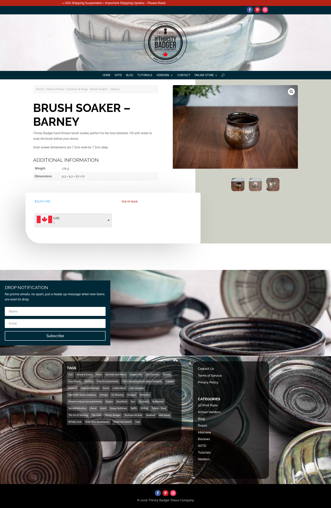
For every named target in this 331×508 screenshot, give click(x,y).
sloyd (103, 408)
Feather (89, 381)
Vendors (162, 75)
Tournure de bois (133, 415)
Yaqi (137, 422)
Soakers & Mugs (77, 89)
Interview (204, 432)
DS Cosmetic (152, 374)
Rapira (109, 401)
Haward (72, 388)
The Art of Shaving (78, 415)
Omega (104, 395)
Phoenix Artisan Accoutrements (85, 401)
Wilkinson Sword (122, 422)
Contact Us (206, 369)
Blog (129, 75)
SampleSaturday (77, 408)
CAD (56, 218)
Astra (99, 374)
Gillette (169, 381)
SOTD (118, 75)
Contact (183, 75)
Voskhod (150, 415)
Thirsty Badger (112, 415)
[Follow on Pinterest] (257, 10)
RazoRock (121, 401)
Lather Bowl (119, 388)
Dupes (202, 425)
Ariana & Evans (84, 374)
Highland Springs (90, 388)
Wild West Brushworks (97, 422)
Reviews (204, 439)
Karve (106, 388)
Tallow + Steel (159, 408)
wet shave (164, 415)
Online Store (204, 75)
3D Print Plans (208, 405)
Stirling (144, 408)
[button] (291, 91)
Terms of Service (210, 375)
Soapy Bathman (118, 408)
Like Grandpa (136, 388)
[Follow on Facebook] (250, 10)
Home (106, 75)
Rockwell (144, 401)
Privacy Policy (208, 382)
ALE (70, 374)
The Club (96, 415)
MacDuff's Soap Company (82, 395)
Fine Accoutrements (108, 381)
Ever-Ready (74, 381)
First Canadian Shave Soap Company (142, 381)
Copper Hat (136, 374)
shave (93, 408)
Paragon (131, 395)
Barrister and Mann (116, 374)
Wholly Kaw (74, 422)
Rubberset (157, 401)
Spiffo (134, 408)
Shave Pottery (55, 89)
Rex (133, 401)
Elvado (166, 374)
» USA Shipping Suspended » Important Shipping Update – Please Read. (114, 3)
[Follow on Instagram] (265, 10)
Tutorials (144, 75)
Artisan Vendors (209, 412)
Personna (145, 395)
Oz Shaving (117, 395)
